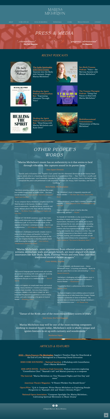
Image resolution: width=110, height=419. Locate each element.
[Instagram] (57, 406)
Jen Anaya (69, 180)
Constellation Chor (65, 176)
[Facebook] (53, 406)
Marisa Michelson (85, 178)
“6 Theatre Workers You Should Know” (68, 383)
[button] (11, 22)
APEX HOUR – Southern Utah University (44, 369)
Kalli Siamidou (80, 180)
